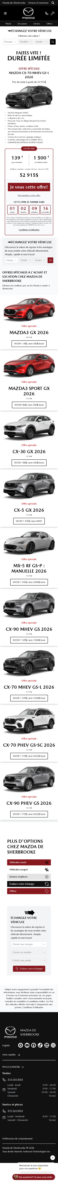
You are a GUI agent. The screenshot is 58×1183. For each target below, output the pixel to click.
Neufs (8, 23)
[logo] (28, 13)
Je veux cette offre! (29, 187)
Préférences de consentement (17, 1138)
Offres (49, 23)
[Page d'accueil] (9, 1032)
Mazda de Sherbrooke (13, 2)
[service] (53, 13)
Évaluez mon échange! (31, 968)
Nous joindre (11, 1066)
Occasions (22, 23)
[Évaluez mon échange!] (53, 42)
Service (36, 23)
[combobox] (4, 42)
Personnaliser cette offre (29, 195)
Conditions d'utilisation (29, 230)
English (6, 1045)
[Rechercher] (53, 3)
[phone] (47, 13)
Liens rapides (9, 1054)
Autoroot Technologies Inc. (37, 1151)
